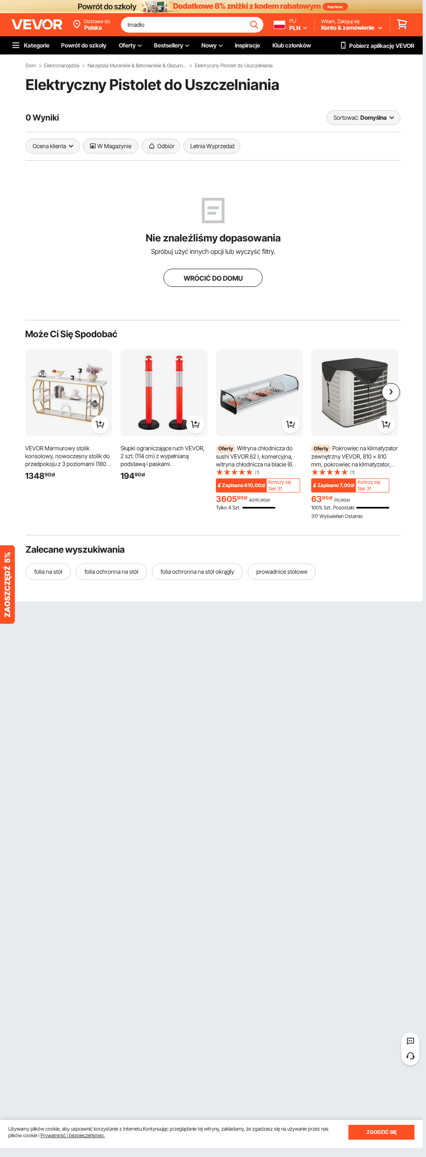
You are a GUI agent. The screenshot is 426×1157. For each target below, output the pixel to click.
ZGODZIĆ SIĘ (382, 1132)
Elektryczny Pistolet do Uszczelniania (233, 66)
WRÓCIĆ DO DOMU (213, 278)
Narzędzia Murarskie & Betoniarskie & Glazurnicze (137, 66)
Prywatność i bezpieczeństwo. (72, 1135)
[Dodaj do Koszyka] (100, 424)
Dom (31, 66)
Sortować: (346, 117)
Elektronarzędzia (61, 66)
